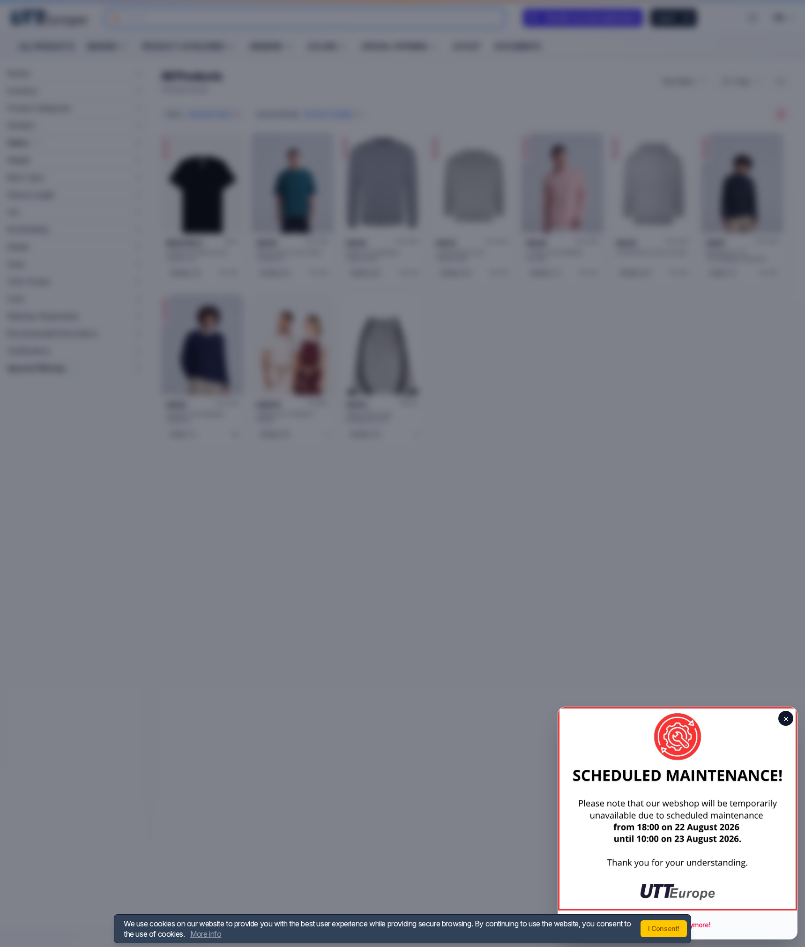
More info (205, 934)
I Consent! (663, 928)
